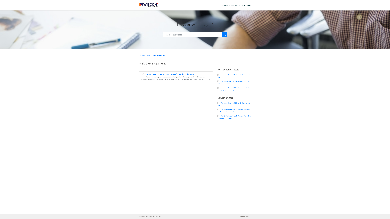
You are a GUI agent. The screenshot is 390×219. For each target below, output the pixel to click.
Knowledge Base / (145, 55)
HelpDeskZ (248, 216)
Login (249, 5)
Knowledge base (228, 5)
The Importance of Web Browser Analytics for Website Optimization (170, 74)
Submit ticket (240, 5)
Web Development (159, 55)
